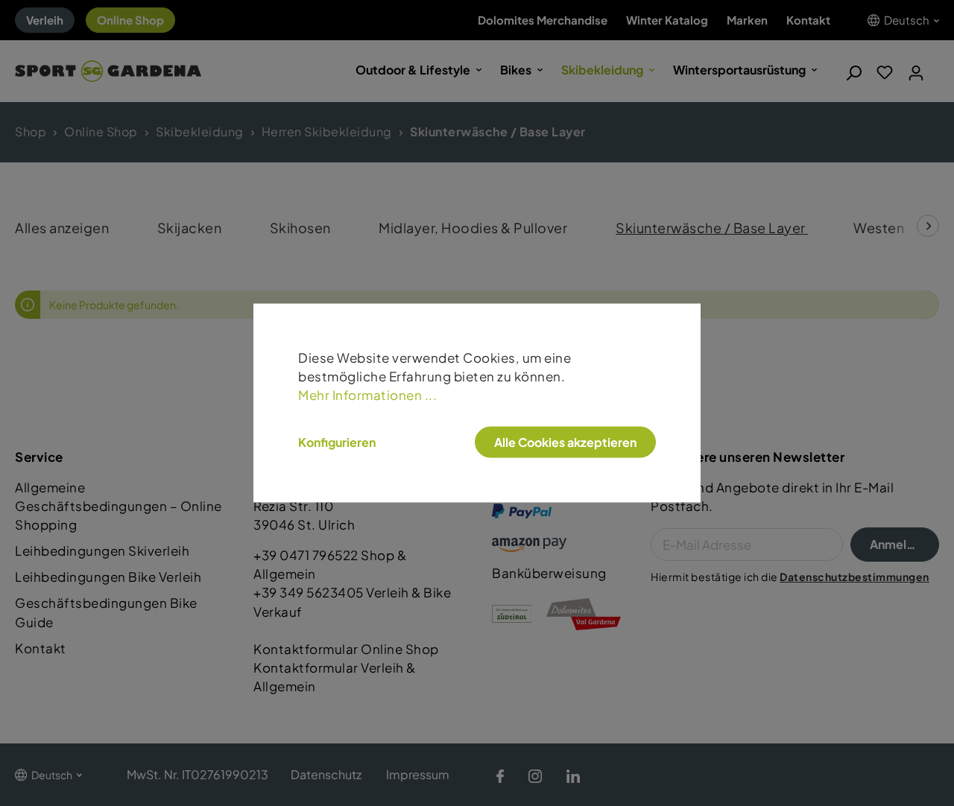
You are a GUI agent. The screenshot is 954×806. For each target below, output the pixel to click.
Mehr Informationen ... (367, 395)
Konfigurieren (337, 442)
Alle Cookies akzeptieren (565, 442)
